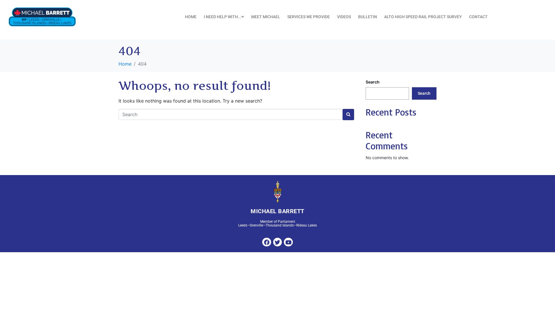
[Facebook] (266, 242)
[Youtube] (288, 242)
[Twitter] (277, 242)
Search (373, 81)
